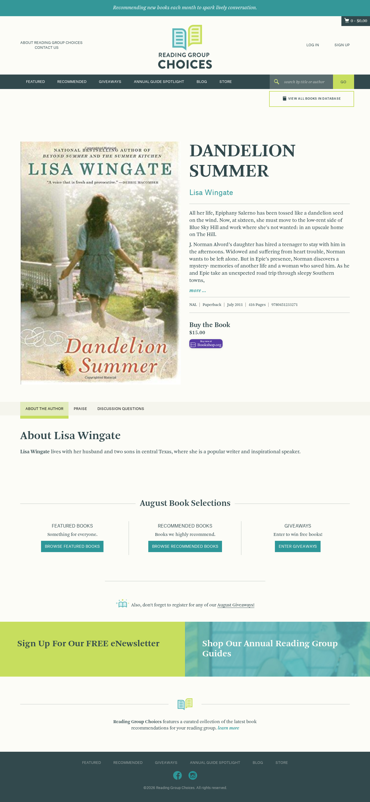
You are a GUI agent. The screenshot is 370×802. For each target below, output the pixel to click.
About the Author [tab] (44, 409)
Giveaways (110, 81)
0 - (359, 21)
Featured (35, 81)
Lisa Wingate (211, 193)
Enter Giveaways (298, 546)
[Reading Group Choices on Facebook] (177, 775)
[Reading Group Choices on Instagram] (192, 775)
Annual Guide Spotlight (159, 81)
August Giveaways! (235, 605)
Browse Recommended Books (185, 546)
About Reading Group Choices (51, 42)
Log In (312, 45)
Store (225, 81)
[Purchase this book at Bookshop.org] (206, 343)
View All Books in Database (314, 98)
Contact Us (47, 47)
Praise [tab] (80, 409)
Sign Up (342, 45)
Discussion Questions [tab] (120, 409)
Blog (202, 81)
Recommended (71, 81)
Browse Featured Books (72, 546)
